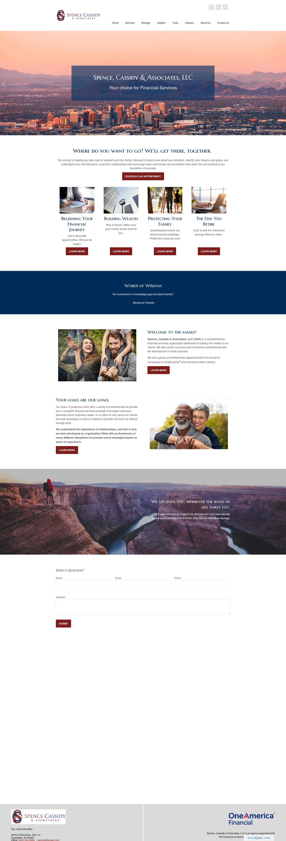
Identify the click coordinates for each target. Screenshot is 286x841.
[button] (115, 23)
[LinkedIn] (218, 7)
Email (118, 578)
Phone (177, 578)
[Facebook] (225, 7)
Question (60, 597)
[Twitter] (211, 7)
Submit (63, 623)
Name (59, 578)
